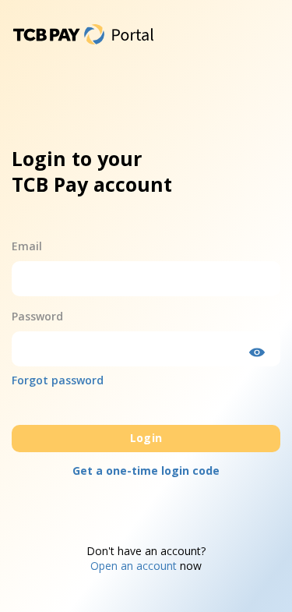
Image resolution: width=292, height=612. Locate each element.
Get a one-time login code (146, 470)
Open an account (133, 565)
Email (27, 246)
